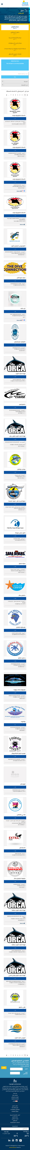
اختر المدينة (15, 1126)
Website (19, 191)
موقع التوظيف (15, 1111)
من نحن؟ (15, 1093)
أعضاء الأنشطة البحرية (15, 1115)
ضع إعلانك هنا (15, 1108)
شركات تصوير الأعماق (15, 54)
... (8, 95)
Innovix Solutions (12, 1147)
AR (14, 1101)
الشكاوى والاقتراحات (15, 1109)
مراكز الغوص (15, 27)
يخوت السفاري (15, 33)
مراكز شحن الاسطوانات (15, 43)
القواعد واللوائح (15, 1097)
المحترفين (15, 1120)
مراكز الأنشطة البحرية (15, 38)
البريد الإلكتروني (25, 1073)
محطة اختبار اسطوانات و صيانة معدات (15, 49)
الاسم (26, 1068)
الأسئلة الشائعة (15, 1099)
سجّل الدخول (15, 1106)
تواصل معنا (15, 1095)
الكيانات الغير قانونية (15, 1122)
